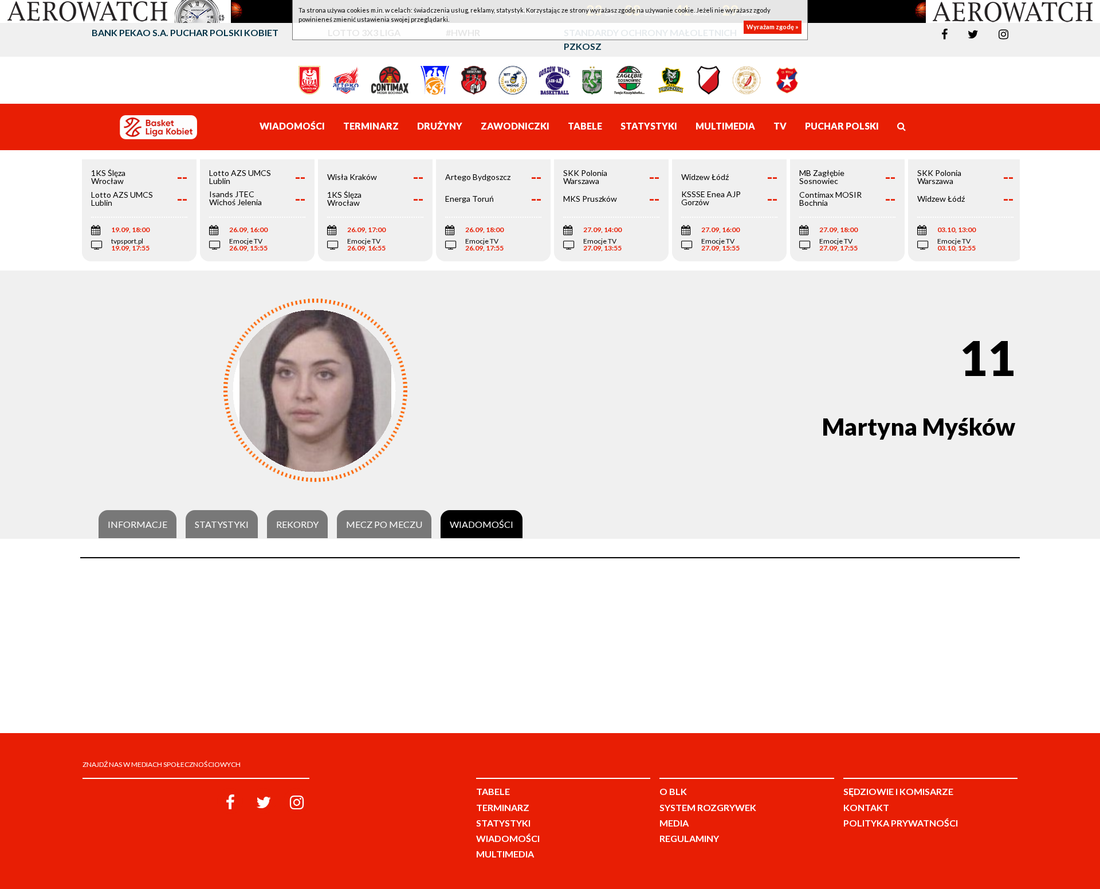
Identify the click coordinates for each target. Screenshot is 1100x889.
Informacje (137, 524)
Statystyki (222, 524)
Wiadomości (481, 524)
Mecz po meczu (384, 524)
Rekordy (297, 524)
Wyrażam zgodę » (773, 27)
